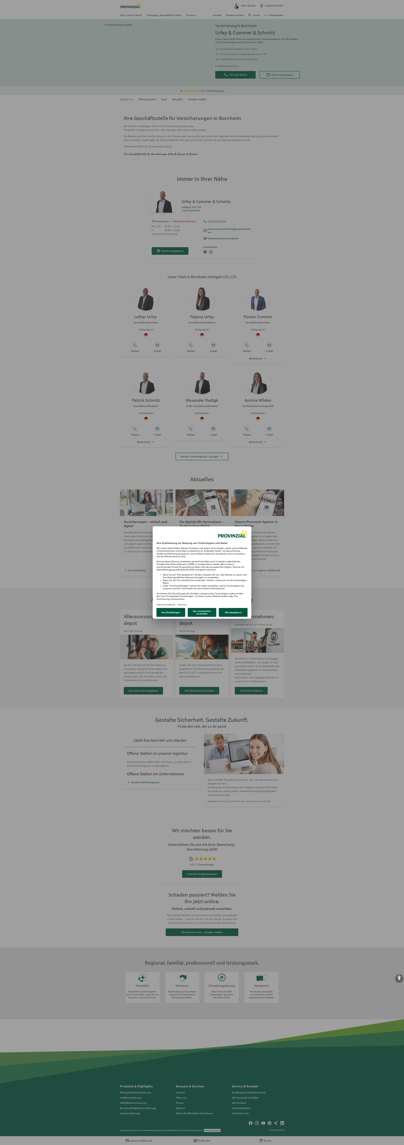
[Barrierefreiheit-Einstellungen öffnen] (399, 978)
